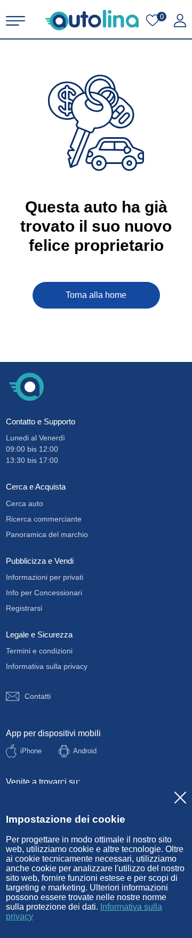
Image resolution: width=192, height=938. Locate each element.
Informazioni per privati (44, 577)
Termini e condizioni (39, 651)
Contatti (38, 696)
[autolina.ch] (92, 20)
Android (85, 751)
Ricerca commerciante (44, 519)
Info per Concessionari (44, 592)
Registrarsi (24, 608)
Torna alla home (96, 294)
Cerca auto (24, 503)
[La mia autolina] (180, 20)
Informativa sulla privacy (46, 666)
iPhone (31, 751)
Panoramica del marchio (47, 534)
